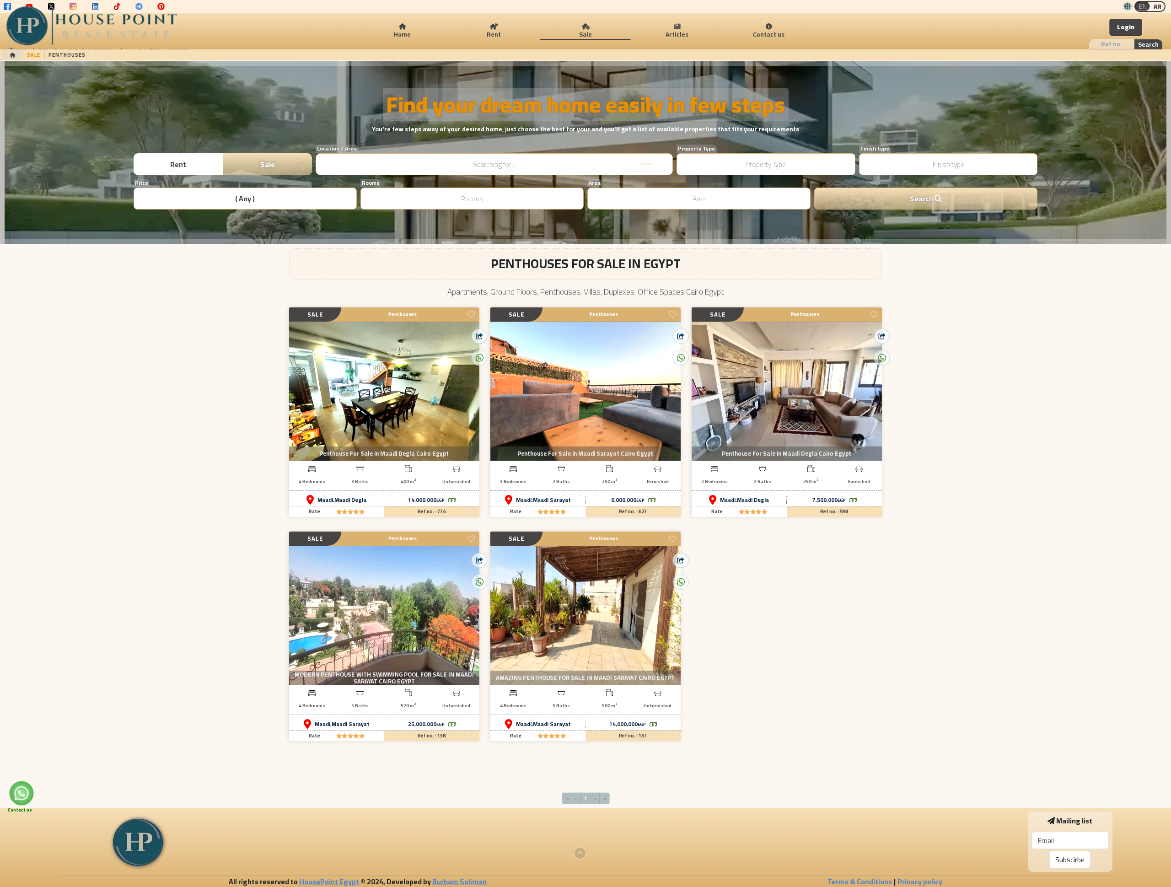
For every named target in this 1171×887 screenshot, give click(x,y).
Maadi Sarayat (552, 500)
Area (595, 183)
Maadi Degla (350, 500)
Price (141, 183)
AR (1157, 6)
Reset (646, 164)
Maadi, (325, 500)
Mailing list (1074, 820)
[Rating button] (350, 512)
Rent (178, 164)
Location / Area (337, 149)
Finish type (874, 149)
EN (1143, 6)
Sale (267, 164)
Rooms (371, 183)
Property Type (696, 149)
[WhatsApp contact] (21, 793)
